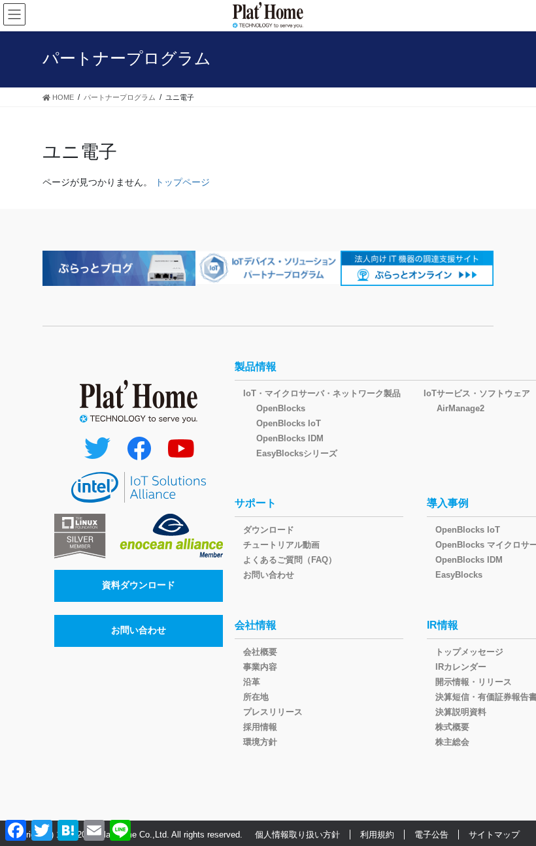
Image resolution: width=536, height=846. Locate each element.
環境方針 (260, 742)
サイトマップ (494, 834)
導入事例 (448, 503)
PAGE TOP (511, 809)
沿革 (251, 682)
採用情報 (260, 727)
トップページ (182, 182)
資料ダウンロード (138, 585)
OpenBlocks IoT (288, 423)
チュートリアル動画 (281, 545)
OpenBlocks (280, 408)
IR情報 (442, 625)
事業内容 (260, 667)
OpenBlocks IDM (290, 438)
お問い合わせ (138, 630)
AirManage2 (460, 408)
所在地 (256, 697)
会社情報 (255, 625)
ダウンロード (268, 530)
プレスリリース (273, 712)
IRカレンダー (460, 667)
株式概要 (452, 727)
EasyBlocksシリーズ (296, 453)
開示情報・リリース (473, 682)
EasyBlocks (458, 575)
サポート (255, 503)
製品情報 (255, 366)
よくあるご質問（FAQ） (290, 560)
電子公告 (431, 834)
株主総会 (452, 742)
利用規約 (377, 834)
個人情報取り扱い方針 (297, 834)
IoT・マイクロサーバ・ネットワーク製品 (322, 393)
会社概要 (260, 652)
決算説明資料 (460, 712)
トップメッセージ (469, 652)
